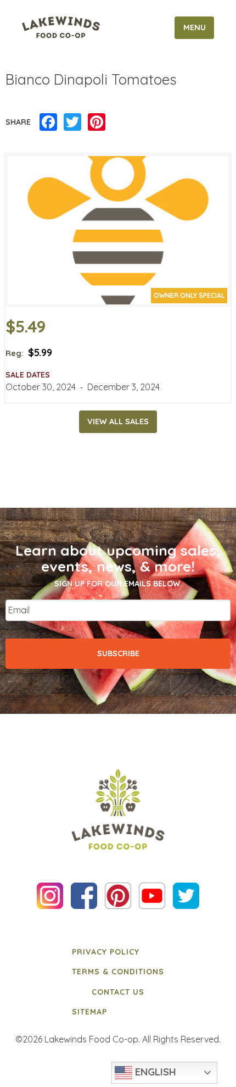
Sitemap (89, 1012)
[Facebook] (48, 122)
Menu (194, 27)
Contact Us (118, 992)
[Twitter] (72, 122)
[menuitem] (118, 952)
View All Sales (118, 421)
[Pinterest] (96, 122)
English (154, 1071)
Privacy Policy (105, 952)
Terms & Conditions (118, 972)
